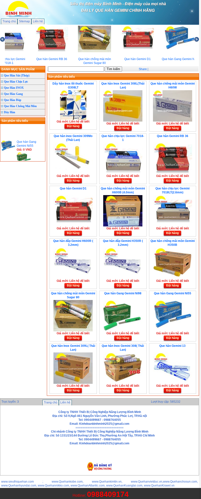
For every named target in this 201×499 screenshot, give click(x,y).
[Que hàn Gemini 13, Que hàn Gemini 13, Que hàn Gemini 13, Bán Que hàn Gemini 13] (172, 383)
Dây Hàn (9, 112)
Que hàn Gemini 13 (172, 346)
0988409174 (108, 494)
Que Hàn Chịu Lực (16, 81)
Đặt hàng (73, 126)
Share (143, 69)
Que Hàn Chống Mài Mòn (20, 106)
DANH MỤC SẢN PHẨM (18, 69)
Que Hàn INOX (14, 87)
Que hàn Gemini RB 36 (172, 136)
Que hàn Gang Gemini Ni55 (172, 293)
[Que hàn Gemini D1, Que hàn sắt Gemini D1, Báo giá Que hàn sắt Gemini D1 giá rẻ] (73, 225)
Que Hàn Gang (13, 94)
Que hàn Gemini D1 (73, 188)
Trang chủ (9, 21)
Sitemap (24, 21)
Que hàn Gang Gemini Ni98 (122, 293)
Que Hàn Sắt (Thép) (16, 75)
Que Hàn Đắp (12, 100)
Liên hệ (38, 21)
